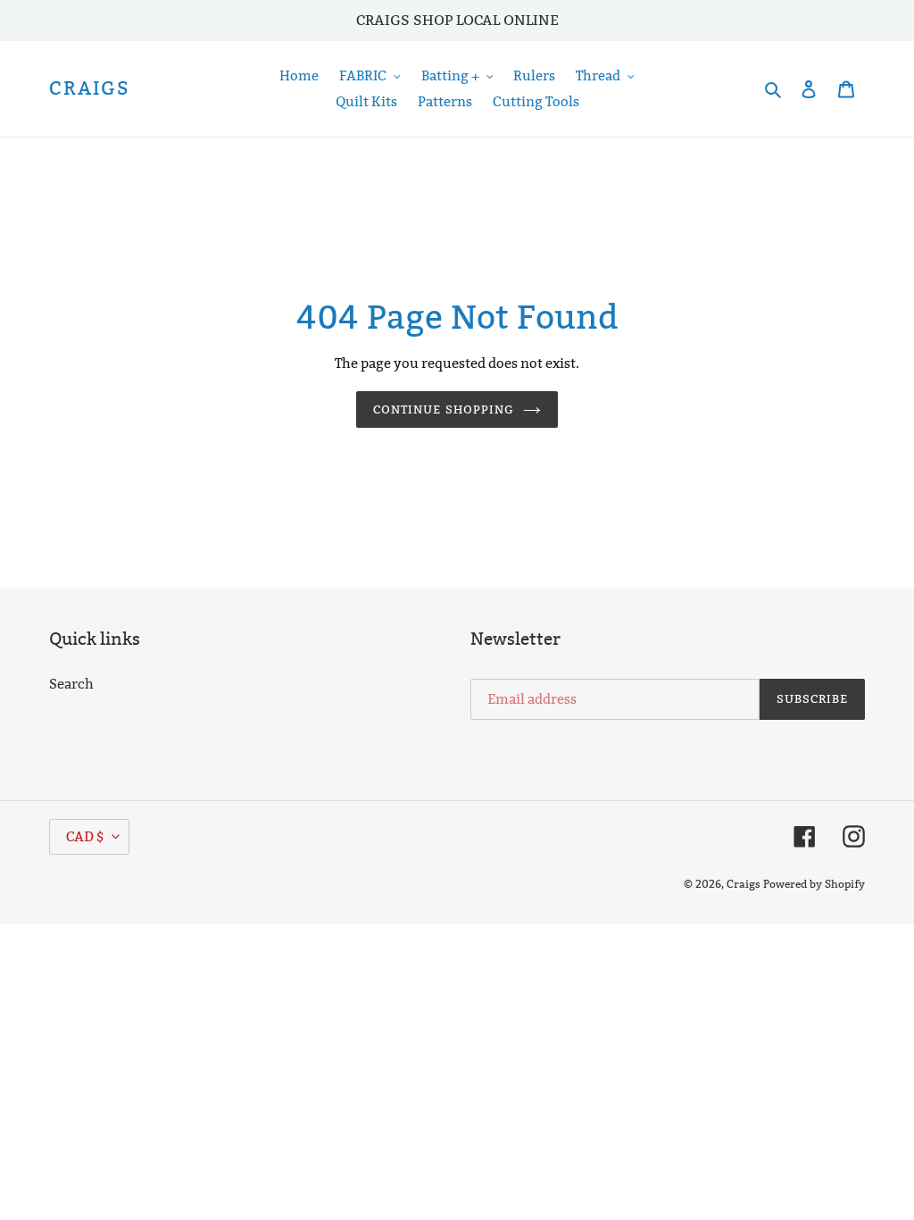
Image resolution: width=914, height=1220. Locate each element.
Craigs (90, 89)
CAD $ (85, 836)
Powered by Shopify (814, 883)
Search (71, 683)
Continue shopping (443, 409)
